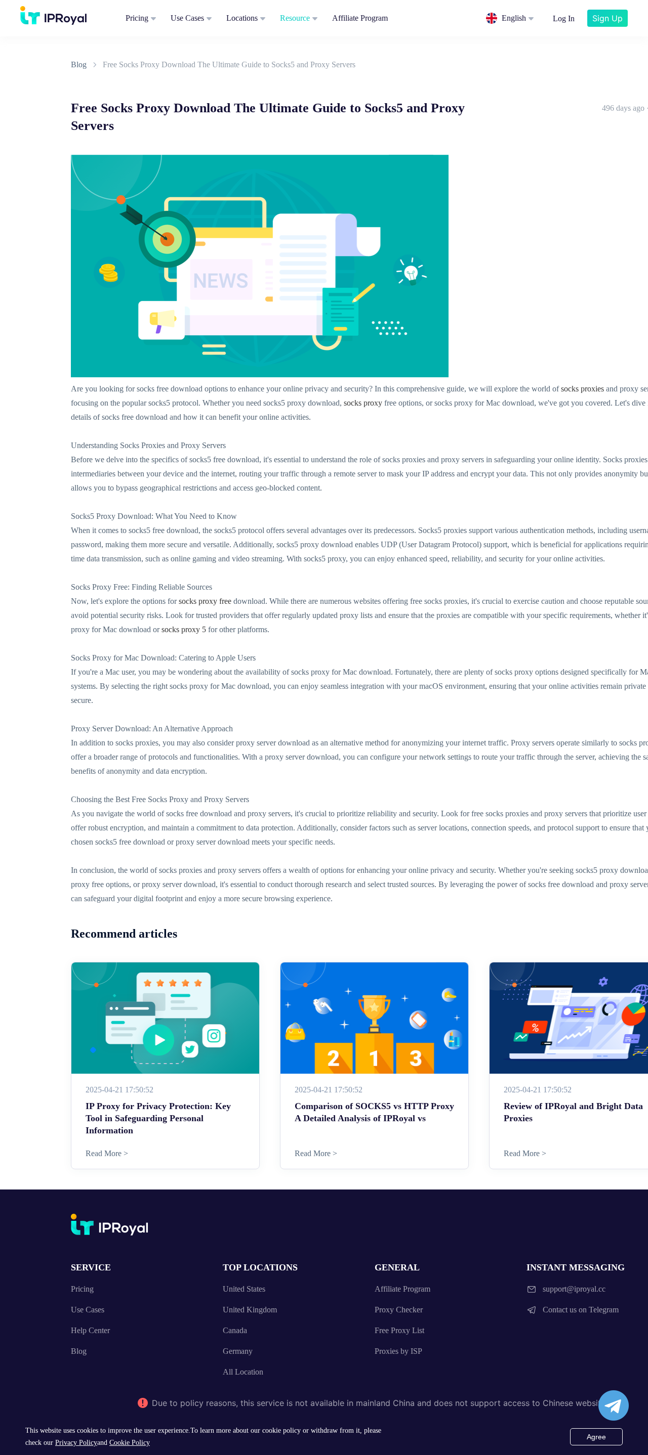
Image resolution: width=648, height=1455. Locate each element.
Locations (242, 18)
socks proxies (582, 388)
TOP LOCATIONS (260, 1267)
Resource (295, 18)
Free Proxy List (399, 1330)
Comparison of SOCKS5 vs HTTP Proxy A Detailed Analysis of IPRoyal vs (374, 1112)
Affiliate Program (360, 18)
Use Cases (187, 18)
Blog (79, 64)
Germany (238, 1351)
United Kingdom (250, 1309)
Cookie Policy (129, 1442)
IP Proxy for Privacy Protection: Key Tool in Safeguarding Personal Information (158, 1118)
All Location (243, 1372)
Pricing (137, 18)
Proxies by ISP (398, 1351)
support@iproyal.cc (574, 1289)
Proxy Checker (399, 1309)
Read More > (107, 1154)
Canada (235, 1330)
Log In (564, 18)
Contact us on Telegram (581, 1309)
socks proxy (363, 403)
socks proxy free (205, 601)
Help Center (90, 1330)
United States (244, 1289)
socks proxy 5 (183, 629)
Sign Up (607, 18)
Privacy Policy (76, 1442)
